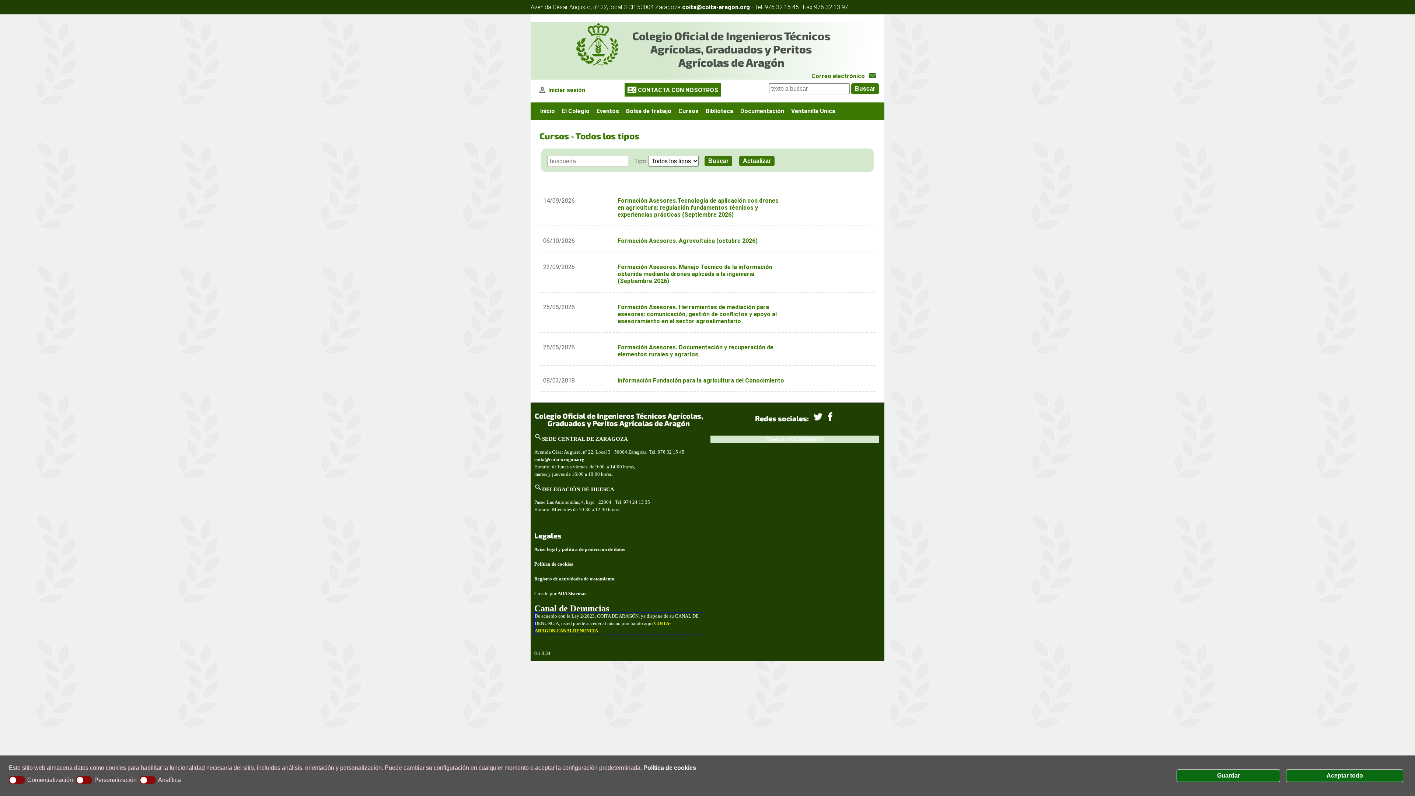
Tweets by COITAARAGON (795, 439)
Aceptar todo (1345, 775)
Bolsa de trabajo (648, 111)
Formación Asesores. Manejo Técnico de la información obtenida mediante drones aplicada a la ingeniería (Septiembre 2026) (695, 273)
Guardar (1228, 775)
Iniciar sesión (566, 90)
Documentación (762, 111)
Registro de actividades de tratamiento (574, 579)
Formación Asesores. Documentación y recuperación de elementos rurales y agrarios (695, 351)
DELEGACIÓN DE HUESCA (578, 489)
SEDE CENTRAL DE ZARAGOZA (585, 439)
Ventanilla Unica (813, 111)
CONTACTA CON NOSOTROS (678, 90)
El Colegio (576, 111)
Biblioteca (719, 111)
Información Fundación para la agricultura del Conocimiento (701, 380)
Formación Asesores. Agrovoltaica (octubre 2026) (688, 240)
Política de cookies (669, 768)
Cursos (688, 111)
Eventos (608, 111)
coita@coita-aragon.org (716, 7)
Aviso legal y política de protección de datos (579, 549)
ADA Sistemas (572, 593)
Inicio (547, 111)
